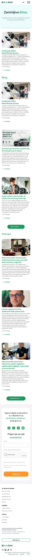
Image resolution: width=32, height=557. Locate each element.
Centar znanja (6, 508)
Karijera (4, 520)
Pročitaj (7, 70)
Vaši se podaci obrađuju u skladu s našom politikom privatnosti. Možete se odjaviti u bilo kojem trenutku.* (15, 465)
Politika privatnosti (13, 554)
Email (5, 441)
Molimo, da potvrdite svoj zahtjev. (12, 449)
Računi (4, 502)
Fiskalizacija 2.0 (6, 499)
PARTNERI (4, 522)
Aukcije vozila (6, 491)
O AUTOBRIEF (5, 517)
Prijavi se (16, 474)
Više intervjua (15, 398)
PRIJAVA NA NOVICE (7, 511)
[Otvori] (28, 2)
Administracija (6, 496)
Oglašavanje (6, 494)
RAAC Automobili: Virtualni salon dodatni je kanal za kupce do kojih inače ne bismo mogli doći (14, 260)
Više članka (14, 227)
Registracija (16, 540)
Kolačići (22, 554)
